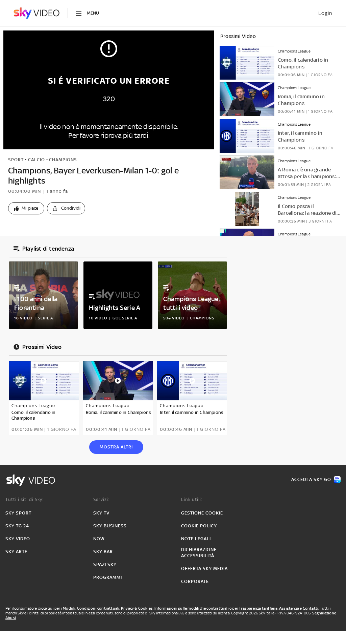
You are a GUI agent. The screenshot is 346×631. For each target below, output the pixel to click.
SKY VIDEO (17, 538)
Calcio (36, 159)
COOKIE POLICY (199, 525)
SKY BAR (103, 551)
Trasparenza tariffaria (258, 608)
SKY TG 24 (17, 525)
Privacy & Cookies (137, 608)
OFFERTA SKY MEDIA (204, 568)
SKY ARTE (16, 551)
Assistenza (289, 608)
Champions (63, 159)
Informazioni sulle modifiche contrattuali (191, 608)
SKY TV (101, 513)
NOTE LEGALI (196, 538)
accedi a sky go (311, 479)
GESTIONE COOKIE (202, 513)
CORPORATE (195, 581)
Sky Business (110, 525)
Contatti (311, 608)
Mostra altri (116, 446)
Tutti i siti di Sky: (24, 499)
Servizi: (101, 499)
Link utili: (191, 499)
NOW (99, 538)
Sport (16, 159)
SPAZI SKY (105, 564)
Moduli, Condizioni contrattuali (91, 608)
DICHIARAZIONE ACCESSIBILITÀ (199, 552)
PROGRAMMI (107, 577)
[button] (26, 208)
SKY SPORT (18, 513)
